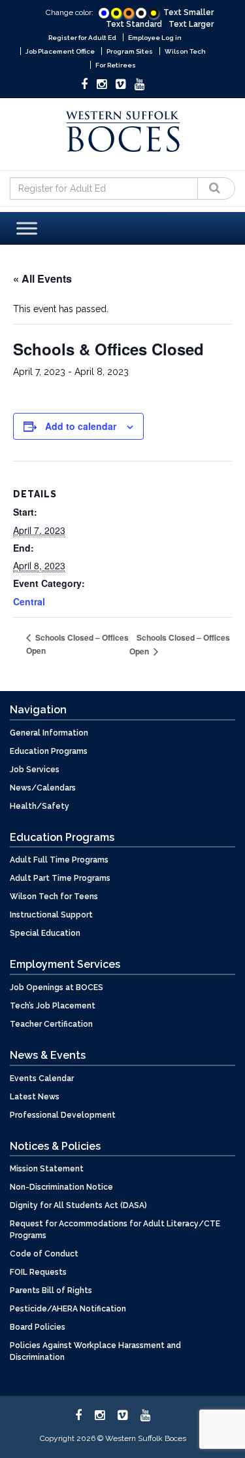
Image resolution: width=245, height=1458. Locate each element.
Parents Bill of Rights (51, 1290)
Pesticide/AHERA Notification (68, 1308)
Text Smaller (188, 12)
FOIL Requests (38, 1272)
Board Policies (37, 1327)
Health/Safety (39, 806)
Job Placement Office (60, 51)
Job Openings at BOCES (56, 987)
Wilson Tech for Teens (54, 896)
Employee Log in (155, 37)
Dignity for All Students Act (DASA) (78, 1205)
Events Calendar (42, 1078)
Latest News (34, 1096)
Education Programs (49, 751)
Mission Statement (47, 1168)
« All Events (42, 278)
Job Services (34, 769)
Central (29, 601)
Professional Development (63, 1115)
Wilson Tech (185, 51)
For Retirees (115, 65)
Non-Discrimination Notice (61, 1187)
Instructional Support (51, 914)
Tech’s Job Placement (52, 1005)
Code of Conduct (44, 1253)
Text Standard (134, 24)
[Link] (104, 13)
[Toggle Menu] (26, 228)
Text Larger (191, 24)
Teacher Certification (51, 1024)
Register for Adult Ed (82, 37)
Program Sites (129, 51)
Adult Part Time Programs (60, 878)
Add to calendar (80, 426)
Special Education (45, 933)
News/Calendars (43, 787)
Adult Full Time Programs (59, 859)
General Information (49, 733)
